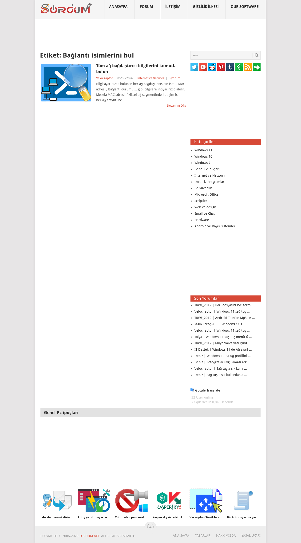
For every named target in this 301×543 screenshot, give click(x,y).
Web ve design (205, 207)
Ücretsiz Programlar (209, 182)
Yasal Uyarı (251, 535)
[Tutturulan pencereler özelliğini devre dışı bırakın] (131, 501)
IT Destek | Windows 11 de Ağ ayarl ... (223, 349)
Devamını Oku (176, 105)
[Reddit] (212, 67)
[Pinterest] (221, 67)
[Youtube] (203, 67)
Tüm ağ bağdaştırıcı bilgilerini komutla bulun (136, 68)
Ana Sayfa (181, 535)
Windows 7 (202, 163)
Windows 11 (203, 150)
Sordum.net (89, 536)
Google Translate (207, 390)
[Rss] (248, 67)
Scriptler (200, 201)
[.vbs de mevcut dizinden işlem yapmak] (56, 501)
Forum (146, 6)
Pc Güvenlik (203, 188)
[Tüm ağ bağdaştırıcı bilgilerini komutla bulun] (66, 83)
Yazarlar (202, 535)
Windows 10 (203, 156)
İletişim (173, 6)
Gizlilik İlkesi (205, 6)
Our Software (245, 6)
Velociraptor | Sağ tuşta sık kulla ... (220, 368)
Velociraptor (104, 78)
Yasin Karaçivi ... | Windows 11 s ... (220, 324)
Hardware (201, 220)
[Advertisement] (150, 35)
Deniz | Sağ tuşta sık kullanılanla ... (220, 375)
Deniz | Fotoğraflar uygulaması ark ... (222, 362)
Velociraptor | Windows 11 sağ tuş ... (222, 311)
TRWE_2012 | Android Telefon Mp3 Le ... (224, 318)
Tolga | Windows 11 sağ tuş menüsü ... (223, 337)
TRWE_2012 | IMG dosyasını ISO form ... (224, 305)
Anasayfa (118, 6)
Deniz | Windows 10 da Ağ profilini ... (222, 356)
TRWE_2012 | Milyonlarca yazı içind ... (222, 343)
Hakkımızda (226, 535)
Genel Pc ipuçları (207, 169)
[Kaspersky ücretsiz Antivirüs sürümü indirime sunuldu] (168, 501)
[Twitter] (194, 67)
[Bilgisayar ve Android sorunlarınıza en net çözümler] (66, 8)
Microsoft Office (206, 194)
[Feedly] (239, 67)
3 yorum (174, 78)
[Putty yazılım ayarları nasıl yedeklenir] (94, 501)
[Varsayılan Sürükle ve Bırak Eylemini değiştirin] (206, 501)
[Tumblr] (230, 67)
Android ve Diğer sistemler (214, 226)
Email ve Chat (204, 213)
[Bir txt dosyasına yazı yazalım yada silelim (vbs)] (243, 501)
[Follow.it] (257, 67)
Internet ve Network (150, 78)
